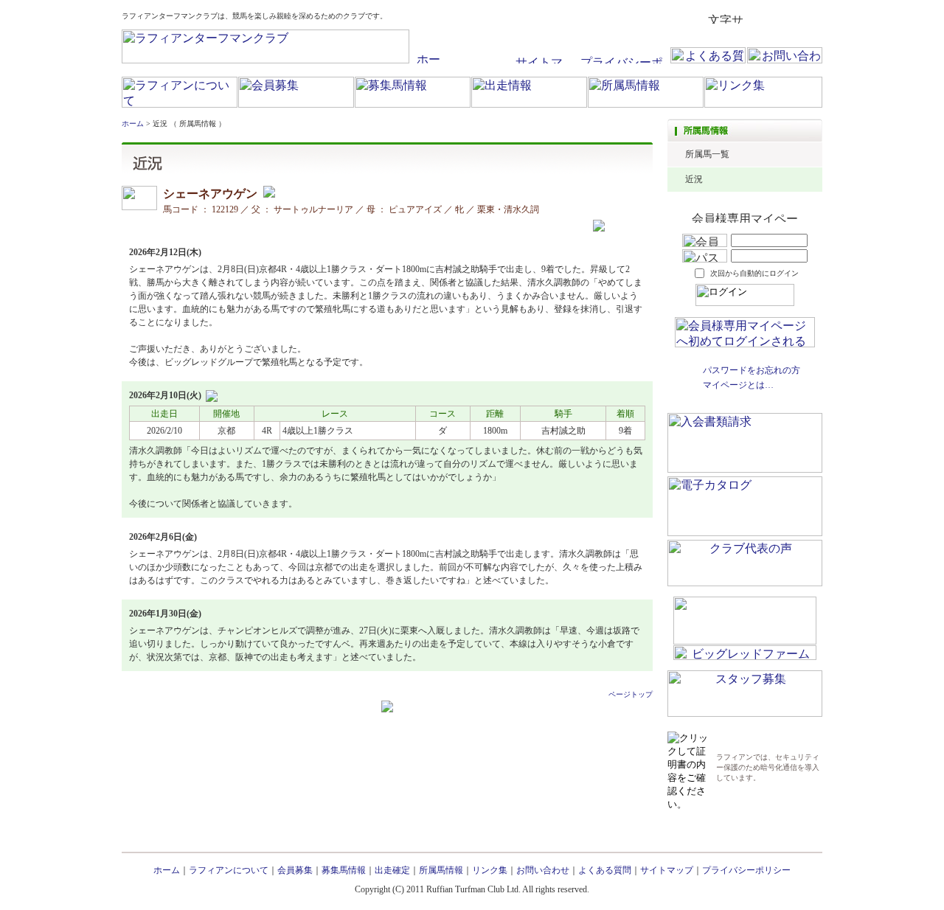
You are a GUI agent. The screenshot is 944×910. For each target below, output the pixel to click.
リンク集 (489, 870)
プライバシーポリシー (746, 870)
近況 (694, 179)
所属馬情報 (441, 870)
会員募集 (295, 870)
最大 (810, 18)
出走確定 (392, 870)
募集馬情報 (344, 870)
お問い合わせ (542, 870)
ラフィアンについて (228, 870)
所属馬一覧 (707, 154)
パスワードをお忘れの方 (751, 370)
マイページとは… (738, 385)
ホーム (133, 123)
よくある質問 (604, 870)
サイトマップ (666, 870)
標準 (759, 18)
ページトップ (630, 694)
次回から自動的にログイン (754, 273)
